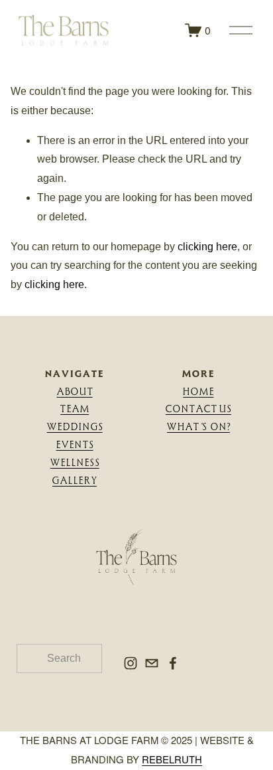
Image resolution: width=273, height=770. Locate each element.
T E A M (74, 408)
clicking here (207, 246)
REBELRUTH (172, 759)
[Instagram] (130, 663)
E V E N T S (74, 444)
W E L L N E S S (74, 462)
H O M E (198, 391)
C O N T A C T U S (198, 408)
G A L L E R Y (74, 480)
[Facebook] (173, 663)
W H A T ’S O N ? (198, 426)
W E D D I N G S (75, 426)
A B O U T (75, 391)
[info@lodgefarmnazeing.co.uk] (151, 663)
